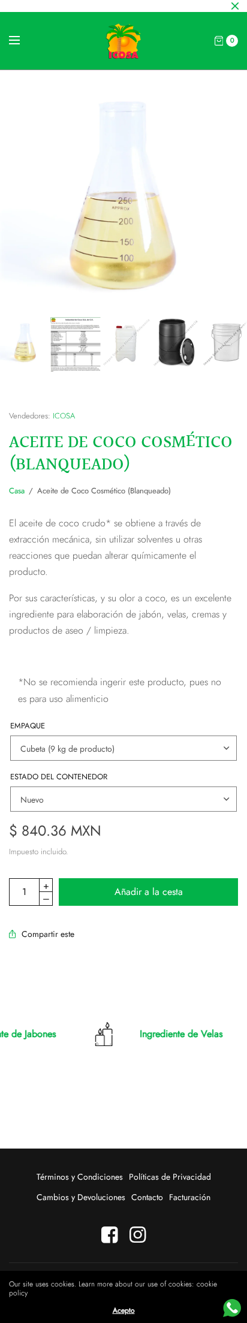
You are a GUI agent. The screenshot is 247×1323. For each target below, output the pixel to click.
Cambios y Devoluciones (81, 1197)
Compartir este (48, 934)
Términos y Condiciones (80, 1177)
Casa (17, 490)
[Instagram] (137, 1234)
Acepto (124, 1310)
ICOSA (64, 415)
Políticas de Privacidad (170, 1177)
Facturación (189, 1197)
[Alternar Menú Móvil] (22, 41)
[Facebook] (109, 1234)
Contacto (147, 1197)
